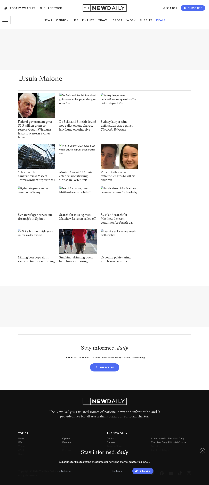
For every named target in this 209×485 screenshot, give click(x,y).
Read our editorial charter (128, 416)
